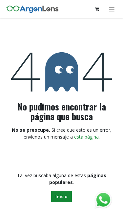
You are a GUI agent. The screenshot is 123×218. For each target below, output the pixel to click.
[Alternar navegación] (111, 9)
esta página (86, 137)
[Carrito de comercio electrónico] (97, 9)
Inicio (61, 196)
